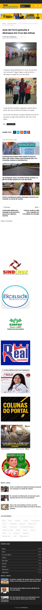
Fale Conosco (13, 527)
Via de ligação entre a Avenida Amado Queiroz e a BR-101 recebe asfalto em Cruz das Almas (20, 178)
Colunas (25, 521)
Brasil (10, 521)
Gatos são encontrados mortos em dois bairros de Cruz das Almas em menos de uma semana (25, 506)
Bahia (3, 521)
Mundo (18, 530)
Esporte (4, 527)
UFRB (14, 536)
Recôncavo (17, 533)
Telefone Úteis (6, 536)
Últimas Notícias (23, 536)
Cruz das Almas (11, 23)
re (10, 533)
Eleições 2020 (32, 524)
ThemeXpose (24, 607)
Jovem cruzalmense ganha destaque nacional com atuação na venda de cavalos (20, 198)
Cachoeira (17, 521)
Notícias (33, 530)
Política (4, 533)
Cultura (4, 524)
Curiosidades (13, 524)
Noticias (25, 530)
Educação (22, 524)
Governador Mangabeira (27, 527)
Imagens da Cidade (7, 530)
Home (4, 23)
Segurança (26, 533)
